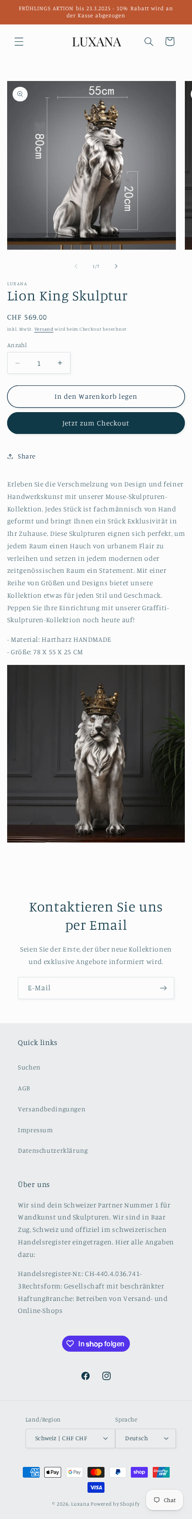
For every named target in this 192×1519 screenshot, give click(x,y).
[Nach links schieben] (76, 266)
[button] (18, 41)
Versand (44, 329)
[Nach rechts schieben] (116, 266)
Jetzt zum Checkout (96, 423)
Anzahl (17, 344)
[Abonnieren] (163, 988)
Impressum (35, 1130)
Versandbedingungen (51, 1109)
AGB (24, 1088)
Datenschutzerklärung (53, 1150)
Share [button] (27, 456)
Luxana (80, 1504)
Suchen (29, 1067)
